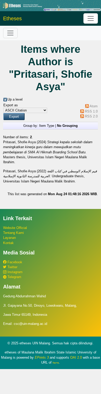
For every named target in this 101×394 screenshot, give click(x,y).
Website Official (15, 228)
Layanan (9, 238)
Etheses (12, 18)
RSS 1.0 (91, 111)
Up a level (15, 99)
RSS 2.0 (91, 116)
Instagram (14, 272)
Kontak (8, 243)
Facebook (14, 262)
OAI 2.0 (76, 357)
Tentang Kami (13, 233)
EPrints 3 (42, 357)
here (56, 362)
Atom (94, 106)
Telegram (13, 277)
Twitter (11, 267)
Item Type (46, 126)
